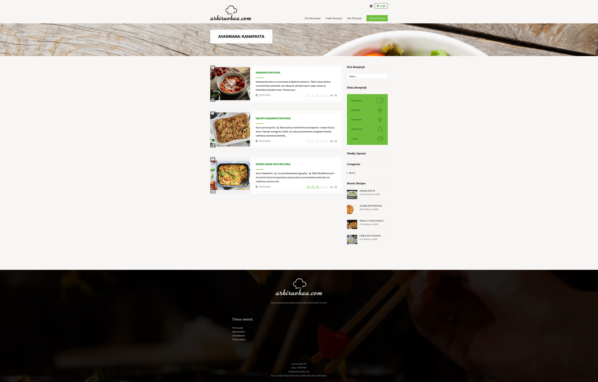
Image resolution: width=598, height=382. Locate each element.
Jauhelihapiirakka (371, 205)
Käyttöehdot (238, 331)
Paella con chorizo (372, 220)
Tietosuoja (237, 327)
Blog (352, 173)
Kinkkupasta (367, 190)
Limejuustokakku (370, 235)
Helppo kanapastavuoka (273, 118)
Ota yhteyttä (354, 18)
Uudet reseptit (333, 18)
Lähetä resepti (377, 18)
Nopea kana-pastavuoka (273, 164)
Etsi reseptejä (313, 18)
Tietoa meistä (239, 339)
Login (383, 5)
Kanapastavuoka (268, 72)
